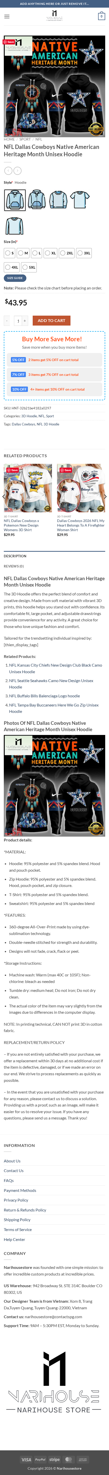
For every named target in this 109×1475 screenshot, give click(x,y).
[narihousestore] (54, 16)
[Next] (105, 506)
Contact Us (14, 1170)
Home (9, 139)
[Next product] (8, 171)
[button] (7, 16)
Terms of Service (18, 1229)
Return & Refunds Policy (25, 1209)
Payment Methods (20, 1190)
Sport (25, 139)
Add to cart (52, 320)
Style (8, 182)
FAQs (9, 1180)
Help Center (14, 1239)
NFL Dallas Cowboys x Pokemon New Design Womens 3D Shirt (21, 525)
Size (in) (11, 241)
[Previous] (4, 506)
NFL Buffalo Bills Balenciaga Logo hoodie (44, 695)
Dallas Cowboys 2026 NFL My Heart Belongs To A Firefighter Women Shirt (81, 525)
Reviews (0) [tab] (14, 566)
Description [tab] (15, 556)
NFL (38, 139)
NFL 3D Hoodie (48, 424)
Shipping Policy (17, 1219)
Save (11, 42)
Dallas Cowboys (23, 424)
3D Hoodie (29, 416)
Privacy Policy (16, 1199)
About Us (12, 1160)
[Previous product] (17, 171)
